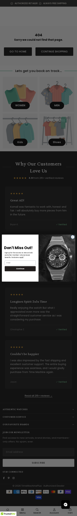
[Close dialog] (72, 237)
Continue (20, 268)
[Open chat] (65, 504)
